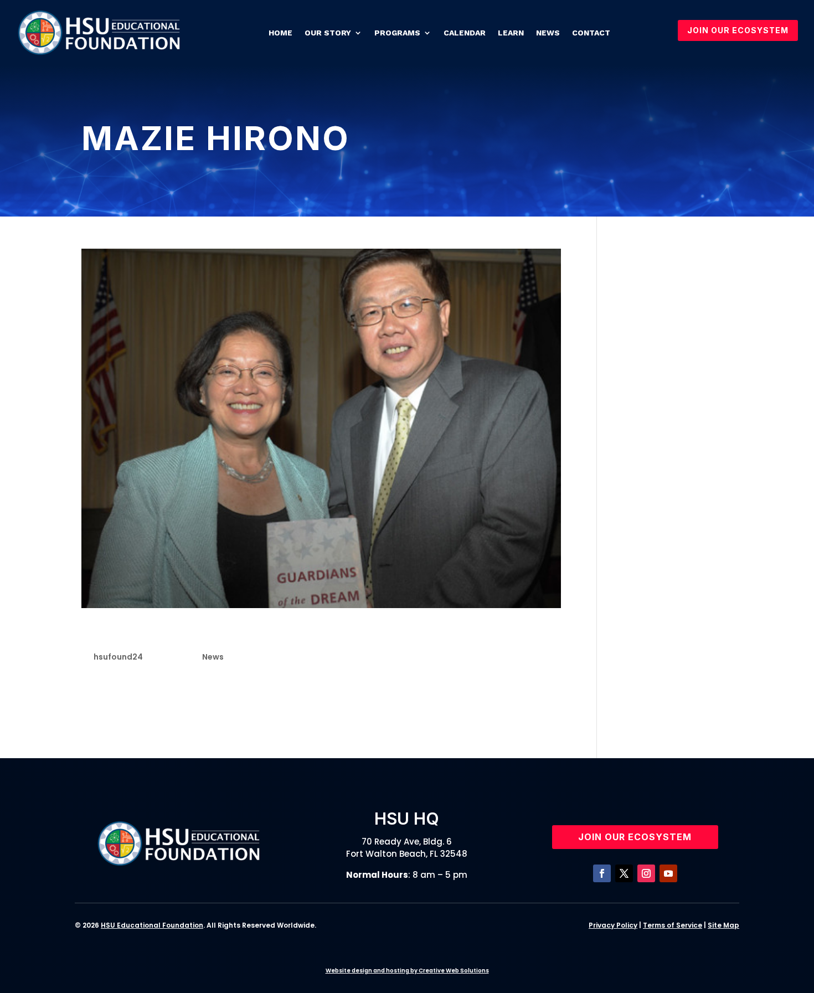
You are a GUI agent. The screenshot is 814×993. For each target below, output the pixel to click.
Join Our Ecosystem (738, 30)
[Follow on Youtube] (668, 873)
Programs (397, 32)
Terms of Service (672, 925)
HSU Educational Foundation (152, 925)
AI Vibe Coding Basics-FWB (677, 452)
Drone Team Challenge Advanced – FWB (678, 481)
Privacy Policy (613, 925)
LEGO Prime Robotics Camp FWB (673, 423)
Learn (511, 32)
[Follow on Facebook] (602, 873)
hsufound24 (118, 656)
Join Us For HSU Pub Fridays (669, 335)
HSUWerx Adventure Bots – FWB (670, 568)
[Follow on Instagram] (646, 873)
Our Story (328, 32)
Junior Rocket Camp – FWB (676, 510)
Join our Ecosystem (635, 836)
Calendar (465, 32)
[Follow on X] (624, 873)
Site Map (723, 925)
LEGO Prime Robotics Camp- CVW (673, 539)
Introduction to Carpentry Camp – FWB (678, 394)
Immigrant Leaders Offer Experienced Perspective (255, 634)
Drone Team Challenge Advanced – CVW (678, 365)
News (548, 32)
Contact (591, 32)
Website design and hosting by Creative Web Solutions (407, 970)
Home (280, 32)
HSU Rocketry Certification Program (675, 307)
